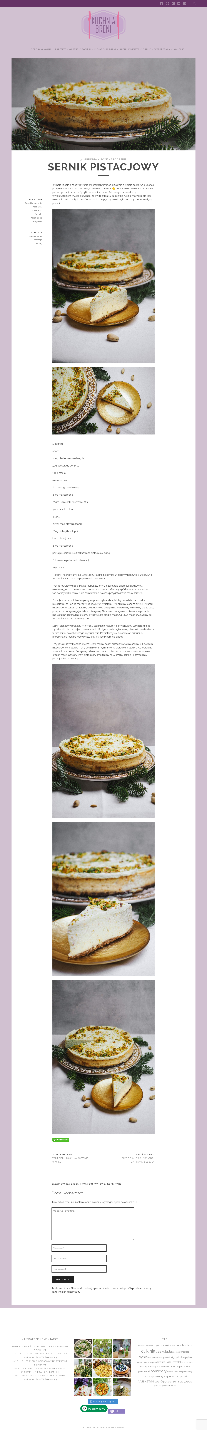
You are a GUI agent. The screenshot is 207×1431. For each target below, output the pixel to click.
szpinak (182, 1376)
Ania (17, 1376)
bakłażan (149, 1346)
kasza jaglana (150, 1362)
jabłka (180, 1357)
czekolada (164, 1351)
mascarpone (35, 236)
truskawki (146, 1381)
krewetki (163, 1362)
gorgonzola (157, 1358)
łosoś (188, 1381)
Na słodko (37, 210)
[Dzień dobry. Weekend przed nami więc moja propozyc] (122, 1368)
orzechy (174, 1366)
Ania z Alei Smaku (25, 1368)
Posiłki (86, 49)
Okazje (73, 49)
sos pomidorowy (185, 1372)
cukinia (148, 1351)
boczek (164, 1345)
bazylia (156, 1346)
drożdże (184, 1351)
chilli (188, 1345)
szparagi (170, 1376)
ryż (168, 1372)
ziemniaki (177, 1381)
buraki (172, 1346)
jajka (188, 1357)
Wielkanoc (36, 218)
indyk (172, 1357)
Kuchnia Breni (103, 1319)
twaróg (38, 243)
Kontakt (179, 49)
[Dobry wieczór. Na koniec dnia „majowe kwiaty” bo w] (102, 1348)
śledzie (157, 1385)
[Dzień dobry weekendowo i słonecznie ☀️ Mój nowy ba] (83, 1368)
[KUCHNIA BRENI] (103, 39)
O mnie (147, 49)
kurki (182, 1362)
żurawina (171, 1385)
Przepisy (60, 49)
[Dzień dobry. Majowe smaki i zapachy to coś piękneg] (83, 1387)
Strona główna (41, 49)
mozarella (165, 1367)
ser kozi (174, 1371)
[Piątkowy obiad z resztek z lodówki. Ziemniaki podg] (102, 1368)
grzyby (166, 1358)
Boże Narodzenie (113, 159)
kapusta (140, 1362)
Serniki (38, 214)
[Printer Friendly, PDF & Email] (60, 1139)
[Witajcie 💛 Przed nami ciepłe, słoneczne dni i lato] (122, 1348)
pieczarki (144, 1371)
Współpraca (162, 49)
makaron (189, 1362)
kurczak (174, 1362)
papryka (184, 1366)
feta (150, 1358)
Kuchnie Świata (129, 49)
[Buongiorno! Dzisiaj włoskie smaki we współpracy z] (122, 1387)
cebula (180, 1345)
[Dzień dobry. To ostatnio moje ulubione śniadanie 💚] (83, 1348)
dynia (143, 1357)
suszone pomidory (153, 1376)
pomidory (158, 1371)
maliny (143, 1366)
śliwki (164, 1386)
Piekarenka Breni (105, 49)
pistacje (38, 240)
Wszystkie (37, 221)
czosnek (176, 1352)
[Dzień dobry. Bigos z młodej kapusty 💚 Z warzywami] (102, 1387)
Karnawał (37, 207)
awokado (141, 1346)
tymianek (168, 1382)
